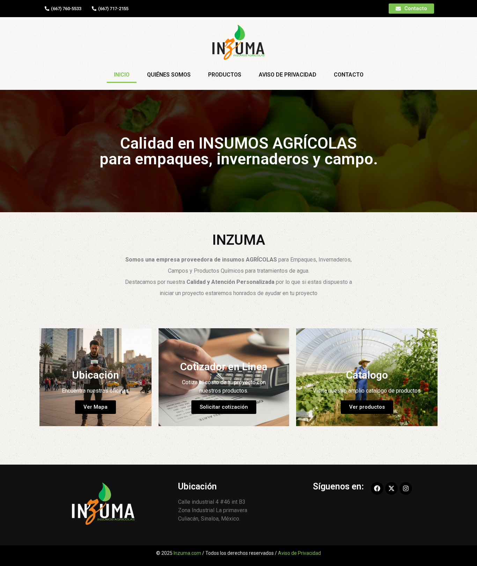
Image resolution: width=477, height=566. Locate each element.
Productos (224, 74)
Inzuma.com (187, 553)
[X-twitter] (391, 488)
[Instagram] (405, 488)
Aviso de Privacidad (287, 74)
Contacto (349, 74)
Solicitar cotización (224, 407)
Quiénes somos (169, 74)
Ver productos (367, 407)
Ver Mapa (95, 407)
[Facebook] (377, 488)
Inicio (122, 74)
